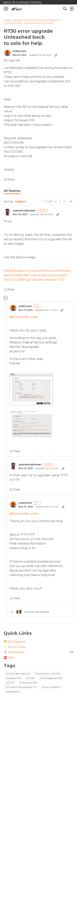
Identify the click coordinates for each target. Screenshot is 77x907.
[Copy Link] (56, 55)
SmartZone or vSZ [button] (47, 673)
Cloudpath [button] (13, 678)
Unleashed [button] (13, 691)
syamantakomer (24, 210)
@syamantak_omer (24, 317)
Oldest (20, 202)
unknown (19, 51)
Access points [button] (28, 682)
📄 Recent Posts (15, 647)
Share (9, 180)
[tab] (12, 191)
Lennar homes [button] (50, 687)
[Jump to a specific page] (70, 202)
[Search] (64, 8)
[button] (31, 389)
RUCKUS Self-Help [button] (18, 673)
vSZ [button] (10, 682)
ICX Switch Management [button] (21, 687)
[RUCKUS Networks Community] (16, 9)
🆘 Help (9, 657)
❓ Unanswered (38, 652)
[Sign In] (71, 8)
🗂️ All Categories (15, 641)
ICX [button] (30, 678)
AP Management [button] (51, 678)
